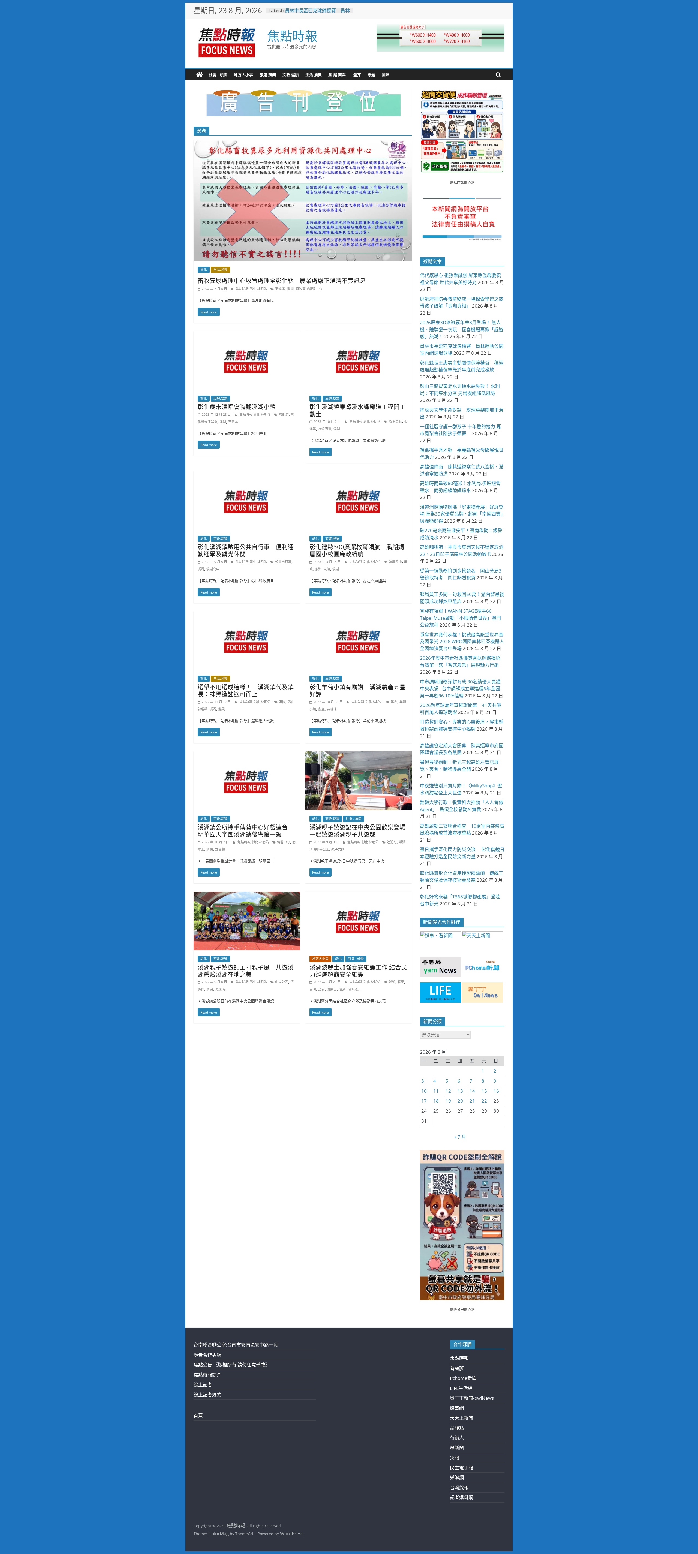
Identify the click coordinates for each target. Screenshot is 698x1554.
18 (436, 1101)
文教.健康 (290, 74)
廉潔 (318, 569)
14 (472, 1091)
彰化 (203, 269)
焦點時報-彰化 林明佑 (252, 289)
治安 (321, 989)
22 (484, 1101)
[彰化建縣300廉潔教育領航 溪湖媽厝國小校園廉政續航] (358, 475)
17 (424, 1101)
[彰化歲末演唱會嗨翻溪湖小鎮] (247, 335)
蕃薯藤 (457, 1368)
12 (448, 1091)
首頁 (198, 1415)
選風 (221, 709)
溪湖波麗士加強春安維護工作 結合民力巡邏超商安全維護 (358, 970)
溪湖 (290, 289)
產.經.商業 (337, 74)
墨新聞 (457, 1448)
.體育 (356, 74)
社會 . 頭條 (218, 74)
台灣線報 (459, 1487)
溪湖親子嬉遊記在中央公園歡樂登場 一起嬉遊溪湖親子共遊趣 (360, 830)
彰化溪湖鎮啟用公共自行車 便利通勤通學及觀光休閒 (246, 550)
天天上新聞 (461, 1418)
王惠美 (233, 422)
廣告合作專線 (207, 1355)
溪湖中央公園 (319, 849)
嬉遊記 (392, 842)
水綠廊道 (324, 429)
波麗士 (332, 989)
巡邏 (392, 982)
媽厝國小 (395, 561)
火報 (454, 1457)
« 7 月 (460, 1137)
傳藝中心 (283, 842)
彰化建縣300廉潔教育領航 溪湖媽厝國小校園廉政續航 (356, 550)
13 (460, 1091)
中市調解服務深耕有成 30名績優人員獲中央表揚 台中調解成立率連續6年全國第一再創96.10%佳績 (460, 689)
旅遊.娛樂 (268, 74)
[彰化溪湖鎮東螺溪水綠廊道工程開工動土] (358, 335)
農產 (321, 709)
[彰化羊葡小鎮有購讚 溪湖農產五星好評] (358, 615)
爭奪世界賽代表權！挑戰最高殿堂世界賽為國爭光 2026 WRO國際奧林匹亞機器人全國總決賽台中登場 (462, 641)
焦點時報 (292, 35)
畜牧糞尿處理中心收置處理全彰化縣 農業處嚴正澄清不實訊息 (282, 280)
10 (424, 1091)
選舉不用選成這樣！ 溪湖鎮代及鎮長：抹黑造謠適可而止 (246, 690)
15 (484, 1091)
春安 (401, 982)
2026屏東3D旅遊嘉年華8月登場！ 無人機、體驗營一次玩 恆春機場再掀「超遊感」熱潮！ (461, 329)
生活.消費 (313, 74)
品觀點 (457, 1428)
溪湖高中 (212, 569)
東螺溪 (280, 289)
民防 (312, 989)
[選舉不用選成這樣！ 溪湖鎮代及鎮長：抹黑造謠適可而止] (247, 615)
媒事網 (457, 1408)
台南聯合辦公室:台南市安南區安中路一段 (236, 1345)
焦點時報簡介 (207, 1375)
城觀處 (284, 414)
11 (436, 1091)
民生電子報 (461, 1468)
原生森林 (395, 421)
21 (472, 1101)
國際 (385, 74)
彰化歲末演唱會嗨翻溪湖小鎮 (237, 406)
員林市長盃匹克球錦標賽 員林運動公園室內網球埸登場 (317, 13)
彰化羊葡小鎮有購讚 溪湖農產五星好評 (357, 690)
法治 (327, 569)
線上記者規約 (207, 1395)
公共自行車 (283, 561)
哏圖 (282, 702)
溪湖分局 (354, 989)
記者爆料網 (461, 1497)
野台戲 (220, 849)
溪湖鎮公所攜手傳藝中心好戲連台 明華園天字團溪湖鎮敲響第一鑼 (246, 830)
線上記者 (203, 1384)
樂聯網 (457, 1477)
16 (496, 1091)
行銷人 (457, 1438)
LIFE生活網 (461, 1388)
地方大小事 (243, 74)
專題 (371, 74)
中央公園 (281, 982)
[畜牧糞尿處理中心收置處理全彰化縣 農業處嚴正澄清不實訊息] (303, 143)
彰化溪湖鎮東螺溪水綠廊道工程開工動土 (357, 410)
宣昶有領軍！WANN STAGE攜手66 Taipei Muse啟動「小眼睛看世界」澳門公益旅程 (460, 618)
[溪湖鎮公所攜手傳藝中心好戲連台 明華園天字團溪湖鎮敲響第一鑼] (247, 755)
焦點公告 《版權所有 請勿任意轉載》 (232, 1365)
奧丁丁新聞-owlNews (472, 1398)
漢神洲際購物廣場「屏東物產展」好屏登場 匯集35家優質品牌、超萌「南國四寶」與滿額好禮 (461, 514)
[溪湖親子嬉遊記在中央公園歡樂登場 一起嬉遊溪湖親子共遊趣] (358, 755)
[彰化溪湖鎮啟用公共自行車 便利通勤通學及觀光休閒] (247, 475)
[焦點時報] (200, 74)
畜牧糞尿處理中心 (309, 289)
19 (448, 1101)
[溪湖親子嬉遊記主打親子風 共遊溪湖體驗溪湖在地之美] (247, 895)
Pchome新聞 (463, 1378)
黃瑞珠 (332, 709)
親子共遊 (337, 849)
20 (460, 1101)
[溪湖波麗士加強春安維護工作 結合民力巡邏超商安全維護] (358, 895)
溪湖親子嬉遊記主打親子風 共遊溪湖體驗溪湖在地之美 (246, 970)
